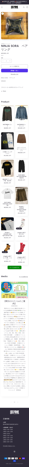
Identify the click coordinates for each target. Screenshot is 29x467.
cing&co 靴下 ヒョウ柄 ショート (7, 258)
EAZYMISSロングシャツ (21, 125)
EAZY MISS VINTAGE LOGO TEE (7, 204)
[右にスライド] (17, 402)
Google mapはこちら (9, 446)
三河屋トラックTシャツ (7, 152)
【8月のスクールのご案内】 (14, 302)
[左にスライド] (11, 402)
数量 (2, 58)
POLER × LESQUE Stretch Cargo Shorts (21, 209)
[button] (1, 7)
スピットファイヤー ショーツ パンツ (21, 149)
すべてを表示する (14, 267)
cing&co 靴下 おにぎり (21, 233)
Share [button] (4, 91)
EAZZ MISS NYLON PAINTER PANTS (21, 176)
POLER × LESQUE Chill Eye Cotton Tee (7, 234)
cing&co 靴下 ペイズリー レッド (21, 259)
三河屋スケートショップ (12, 463)
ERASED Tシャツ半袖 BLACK (7, 180)
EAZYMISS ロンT (7, 125)
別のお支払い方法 (14, 74)
